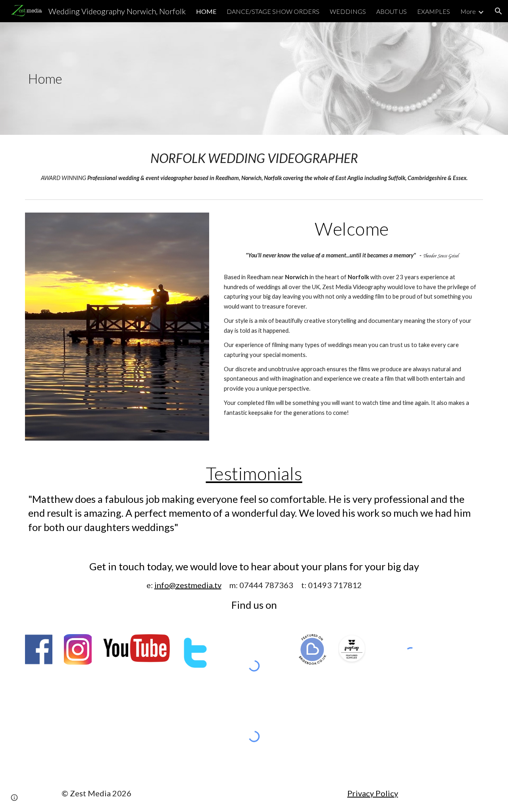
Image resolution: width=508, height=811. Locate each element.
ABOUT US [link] (391, 11)
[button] (498, 11)
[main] (78, 78)
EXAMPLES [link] (433, 11)
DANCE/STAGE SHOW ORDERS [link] (273, 11)
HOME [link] (206, 11)
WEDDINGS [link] (348, 11)
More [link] (468, 11)
